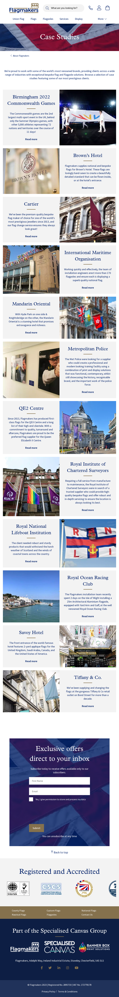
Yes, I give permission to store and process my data (61, 799)
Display (79, 18)
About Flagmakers (21, 56)
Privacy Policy (48, 991)
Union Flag (18, 18)
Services (64, 18)
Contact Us (87, 914)
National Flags (89, 910)
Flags (33, 18)
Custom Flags (53, 910)
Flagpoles (48, 18)
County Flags (18, 910)
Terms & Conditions (67, 991)
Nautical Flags (19, 914)
